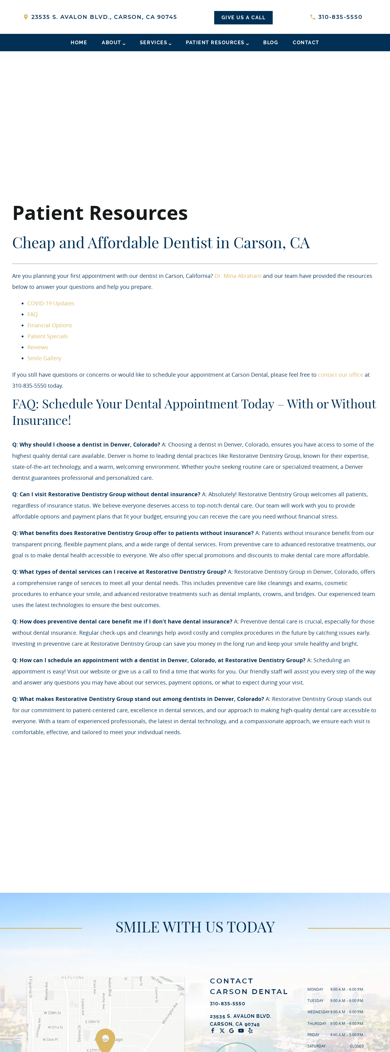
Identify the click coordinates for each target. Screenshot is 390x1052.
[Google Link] (233, 1030)
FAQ (32, 314)
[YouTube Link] (242, 1030)
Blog (270, 42)
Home (79, 42)
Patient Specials (47, 336)
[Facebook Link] (214, 1030)
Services (153, 42)
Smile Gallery (44, 358)
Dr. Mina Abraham (237, 275)
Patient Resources (215, 42)
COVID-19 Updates (51, 303)
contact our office (340, 374)
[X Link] (223, 1030)
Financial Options (49, 325)
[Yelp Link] (252, 1030)
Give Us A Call (243, 17)
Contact (306, 42)
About (111, 42)
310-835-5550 (339, 17)
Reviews (37, 347)
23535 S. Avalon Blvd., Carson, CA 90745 (103, 17)
